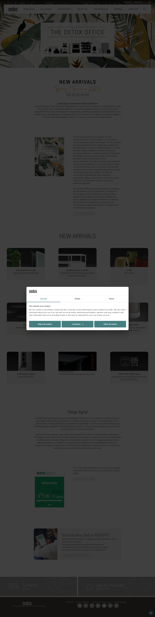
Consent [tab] (43, 299)
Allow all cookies (110, 324)
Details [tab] (77, 299)
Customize (76, 324)
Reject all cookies (45, 324)
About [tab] (111, 299)
